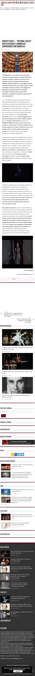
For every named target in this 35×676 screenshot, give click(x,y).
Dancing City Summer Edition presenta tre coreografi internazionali (20, 576)
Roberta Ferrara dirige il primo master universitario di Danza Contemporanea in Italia (22, 516)
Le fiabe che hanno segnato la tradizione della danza (20, 597)
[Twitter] (19, 454)
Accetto (18, 671)
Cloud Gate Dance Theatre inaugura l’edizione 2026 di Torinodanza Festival (19, 584)
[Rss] (12, 454)
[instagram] (22, 454)
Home (1, 8)
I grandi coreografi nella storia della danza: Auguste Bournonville (21, 567)
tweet (13, 279)
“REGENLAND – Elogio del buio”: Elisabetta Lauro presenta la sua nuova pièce (13, 314)
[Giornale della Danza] (17, 2)
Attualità (7, 8)
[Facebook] (15, 454)
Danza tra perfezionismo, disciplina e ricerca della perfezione (24, 320)
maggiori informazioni (19, 669)
